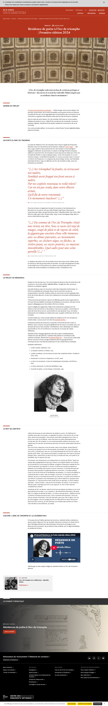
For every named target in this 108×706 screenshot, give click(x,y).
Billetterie (93, 10)
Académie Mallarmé (55, 338)
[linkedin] (89, 658)
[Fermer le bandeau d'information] (104, 2)
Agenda (102, 13)
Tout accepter (72, 704)
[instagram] (94, 658)
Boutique (102, 10)
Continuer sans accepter (84, 704)
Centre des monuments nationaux (40, 110)
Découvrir (91, 13)
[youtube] (103, 658)
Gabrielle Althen (60, 320)
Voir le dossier (9, 631)
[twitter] (98, 658)
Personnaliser (97, 704)
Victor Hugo (69, 147)
